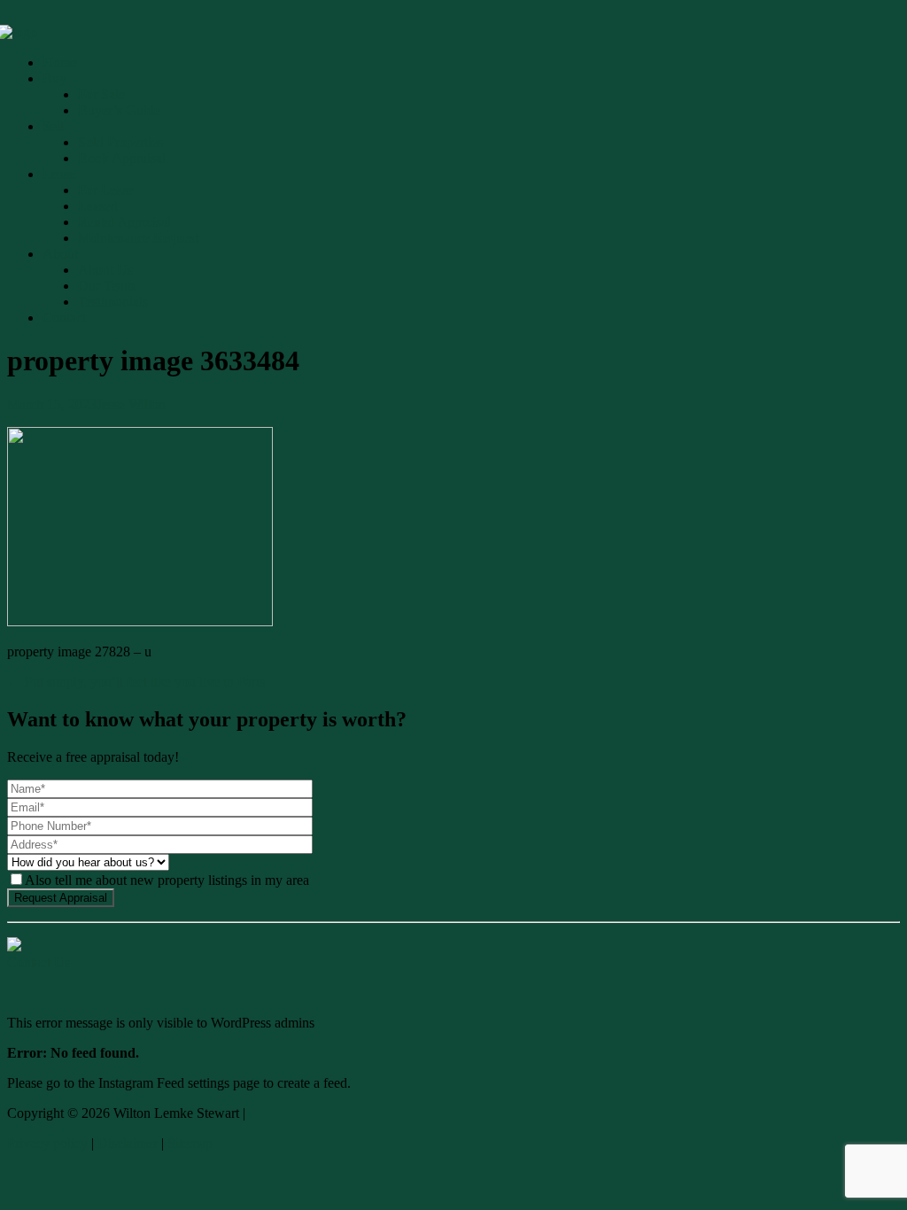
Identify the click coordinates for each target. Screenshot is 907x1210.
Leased (98, 205)
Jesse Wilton (131, 404)
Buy (54, 78)
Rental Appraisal (124, 221)
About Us (105, 269)
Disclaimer (127, 1143)
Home (60, 62)
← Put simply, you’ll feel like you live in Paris (136, 681)
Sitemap (190, 1143)
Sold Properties (120, 142)
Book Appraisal (122, 158)
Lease (59, 174)
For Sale (101, 94)
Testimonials (113, 301)
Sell (53, 126)
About (60, 253)
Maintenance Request (138, 237)
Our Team (106, 285)
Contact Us (38, 962)
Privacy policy (47, 1143)
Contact (64, 317)
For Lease (106, 190)
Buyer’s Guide (119, 110)
